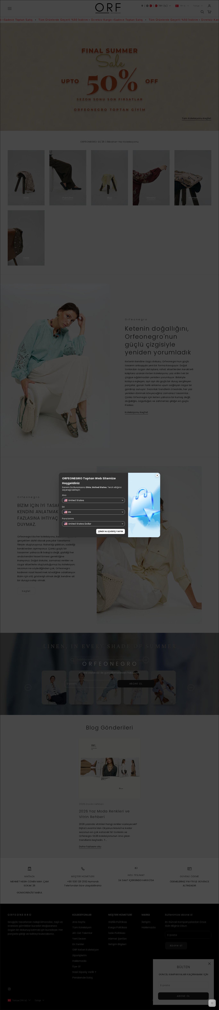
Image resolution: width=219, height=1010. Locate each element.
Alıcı (64, 495)
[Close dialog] (157, 476)
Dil (63, 506)
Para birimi (68, 518)
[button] (93, 500)
